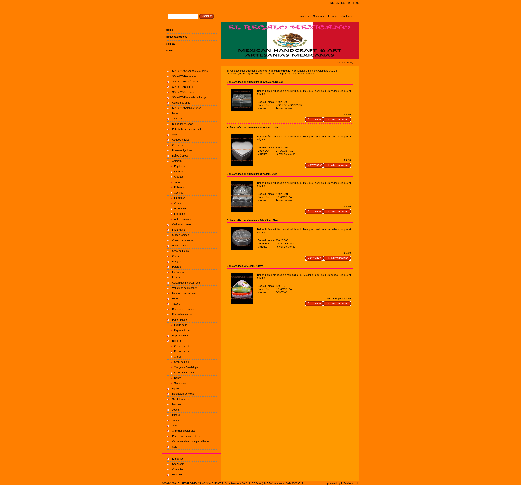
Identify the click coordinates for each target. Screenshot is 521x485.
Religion (177, 340)
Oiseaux (178, 176)
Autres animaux (183, 219)
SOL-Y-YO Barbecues (184, 76)
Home (169, 29)
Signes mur (180, 383)
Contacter (346, 16)
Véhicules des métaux (184, 288)
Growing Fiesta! (180, 251)
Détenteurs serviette (183, 393)
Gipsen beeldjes (183, 346)
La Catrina (178, 272)
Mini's (175, 298)
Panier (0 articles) (345, 62)
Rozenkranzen (182, 351)
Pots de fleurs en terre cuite (187, 129)
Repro (177, 378)
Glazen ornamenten (183, 240)
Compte (170, 43)
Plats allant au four (182, 314)
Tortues (178, 182)
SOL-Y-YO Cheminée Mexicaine (190, 71)
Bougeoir (177, 261)
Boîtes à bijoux (180, 155)
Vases (175, 134)
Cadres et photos (181, 224)
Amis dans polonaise (183, 430)
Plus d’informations (337, 119)
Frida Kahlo (178, 229)
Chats (177, 203)
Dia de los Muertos (182, 124)
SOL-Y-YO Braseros (183, 86)
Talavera (177, 118)
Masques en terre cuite (184, 293)
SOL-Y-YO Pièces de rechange (189, 97)
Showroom (319, 16)
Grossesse (178, 145)
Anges (177, 356)
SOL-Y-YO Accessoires (184, 92)
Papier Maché (180, 319)
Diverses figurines (182, 150)
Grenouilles (180, 208)
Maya (175, 113)
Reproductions (180, 335)
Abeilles (178, 192)
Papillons (179, 166)
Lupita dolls (180, 325)
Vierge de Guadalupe (186, 367)
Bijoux (175, 388)
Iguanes (178, 171)
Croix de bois (181, 362)
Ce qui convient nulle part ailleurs (190, 441)
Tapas (175, 420)
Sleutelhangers (180, 399)
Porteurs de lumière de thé (186, 436)
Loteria (176, 277)
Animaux (177, 161)
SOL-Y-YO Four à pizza (185, 81)
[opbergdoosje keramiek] (242, 303)
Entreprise (304, 16)
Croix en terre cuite (184, 372)
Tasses (176, 303)
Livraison (333, 16)
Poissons (179, 187)
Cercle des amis (181, 102)
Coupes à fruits (180, 139)
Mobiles (176, 404)
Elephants (179, 213)
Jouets (176, 409)
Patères (176, 266)
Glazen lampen (180, 235)
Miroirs (176, 415)
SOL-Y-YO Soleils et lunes (186, 108)
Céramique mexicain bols (186, 282)
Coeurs (176, 256)
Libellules (179, 198)
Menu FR (177, 474)
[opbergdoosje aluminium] (242, 110)
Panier (170, 50)
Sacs (175, 425)
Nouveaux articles (176, 36)
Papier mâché (182, 330)
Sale (174, 446)
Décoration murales (183, 309)
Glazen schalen (180, 245)
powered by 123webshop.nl (342, 483)
